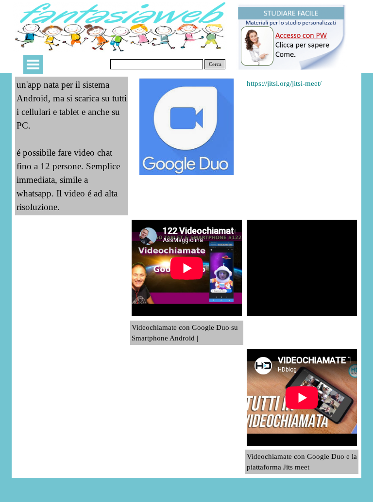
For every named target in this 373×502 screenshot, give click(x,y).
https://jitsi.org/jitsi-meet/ (284, 83)
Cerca (215, 64)
